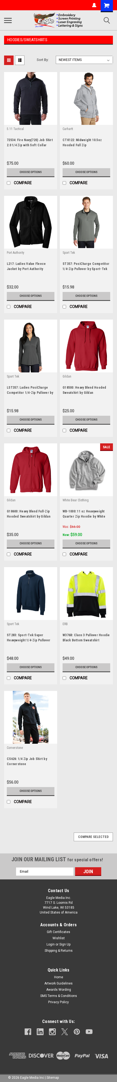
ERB (65, 624)
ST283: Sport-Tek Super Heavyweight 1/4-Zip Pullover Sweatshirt (28, 638)
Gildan (67, 376)
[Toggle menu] (8, 20)
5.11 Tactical (15, 129)
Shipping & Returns (59, 951)
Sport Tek (69, 253)
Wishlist (59, 938)
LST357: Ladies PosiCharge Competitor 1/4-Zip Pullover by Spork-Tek (30, 391)
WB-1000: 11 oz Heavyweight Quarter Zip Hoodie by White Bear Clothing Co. (84, 514)
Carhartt (68, 129)
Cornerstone (15, 748)
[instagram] (52, 1031)
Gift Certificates (58, 932)
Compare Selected (93, 837)
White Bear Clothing (76, 500)
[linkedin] (40, 1031)
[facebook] (27, 1031)
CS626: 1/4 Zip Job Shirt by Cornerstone (27, 761)
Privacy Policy (58, 1002)
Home (58, 977)
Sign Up (64, 944)
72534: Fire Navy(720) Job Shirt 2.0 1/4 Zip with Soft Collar (30, 142)
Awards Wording (58, 990)
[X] (64, 1031)
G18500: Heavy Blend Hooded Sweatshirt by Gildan (84, 390)
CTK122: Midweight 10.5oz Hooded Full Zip (82, 142)
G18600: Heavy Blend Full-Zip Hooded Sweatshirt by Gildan (28, 513)
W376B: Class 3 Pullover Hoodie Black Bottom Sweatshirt (86, 637)
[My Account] (94, 5)
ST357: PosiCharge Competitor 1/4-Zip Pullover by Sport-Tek (86, 266)
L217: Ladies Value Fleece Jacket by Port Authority (26, 266)
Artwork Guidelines (58, 983)
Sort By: (43, 60)
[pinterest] (76, 1031)
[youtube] (89, 1031)
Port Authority (15, 253)
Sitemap (53, 1078)
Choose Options (31, 172)
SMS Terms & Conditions (58, 996)
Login (51, 944)
